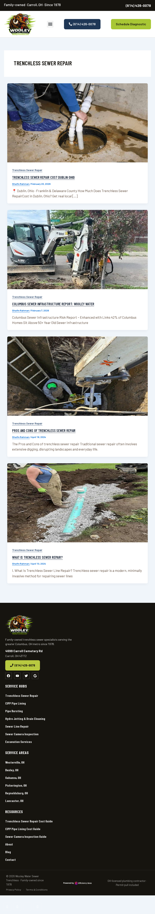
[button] (50, 24)
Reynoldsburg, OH (16, 793)
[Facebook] (7, 907)
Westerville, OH (14, 762)
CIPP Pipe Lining (15, 703)
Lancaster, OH (14, 801)
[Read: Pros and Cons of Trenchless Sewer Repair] (77, 376)
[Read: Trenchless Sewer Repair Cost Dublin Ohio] (77, 123)
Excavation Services (18, 742)
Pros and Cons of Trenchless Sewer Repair (43, 430)
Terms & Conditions (37, 889)
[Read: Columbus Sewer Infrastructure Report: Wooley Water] (77, 249)
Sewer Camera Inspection (22, 734)
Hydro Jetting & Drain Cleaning (25, 718)
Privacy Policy (13, 889)
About (9, 844)
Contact (10, 859)
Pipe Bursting (14, 711)
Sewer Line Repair (17, 726)
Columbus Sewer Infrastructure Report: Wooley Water (53, 304)
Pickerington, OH (16, 785)
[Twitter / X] (27, 907)
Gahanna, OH (13, 778)
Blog (8, 852)
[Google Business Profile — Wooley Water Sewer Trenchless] (38, 907)
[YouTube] (17, 907)
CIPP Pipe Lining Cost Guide (22, 829)
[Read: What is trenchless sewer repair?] (77, 503)
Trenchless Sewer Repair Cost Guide (29, 821)
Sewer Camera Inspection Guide (25, 836)
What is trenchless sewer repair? (37, 557)
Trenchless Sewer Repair (27, 170)
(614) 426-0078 (138, 5)
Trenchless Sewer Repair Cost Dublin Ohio (43, 177)
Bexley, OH (11, 770)
